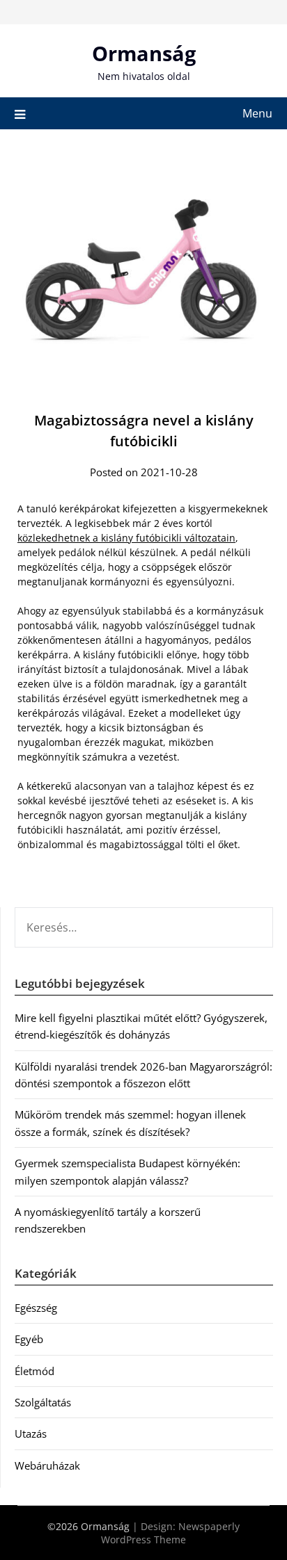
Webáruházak (47, 1465)
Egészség (36, 1308)
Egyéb (29, 1339)
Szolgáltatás (43, 1402)
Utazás (31, 1433)
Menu (257, 113)
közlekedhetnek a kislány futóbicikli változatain (126, 537)
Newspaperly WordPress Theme (170, 1533)
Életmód (34, 1371)
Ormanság (144, 53)
